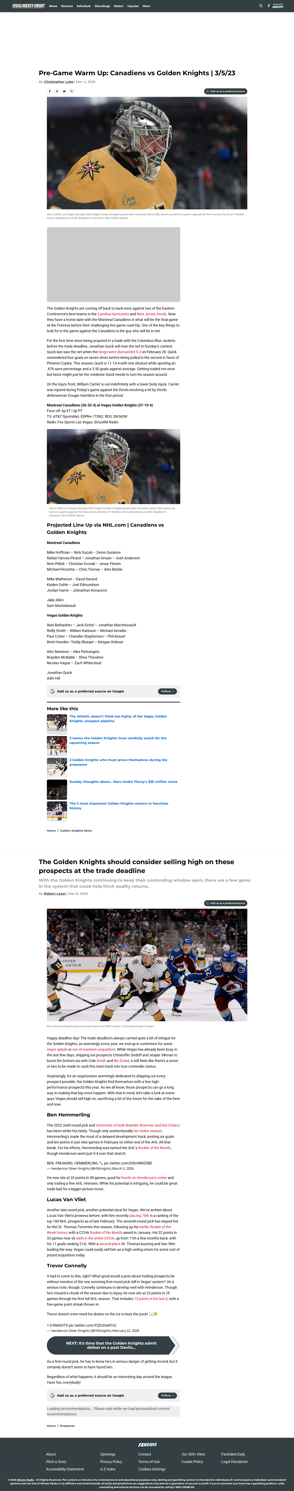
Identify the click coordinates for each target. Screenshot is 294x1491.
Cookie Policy (192, 1462)
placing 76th (139, 1215)
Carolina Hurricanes (113, 314)
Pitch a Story (56, 1462)
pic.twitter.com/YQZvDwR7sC (93, 1325)
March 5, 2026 (123, 1168)
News (53, 6)
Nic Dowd (121, 1061)
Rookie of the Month (154, 1148)
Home (51, 830)
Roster (118, 6)
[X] (260, 5)
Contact (144, 1454)
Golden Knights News (76, 830)
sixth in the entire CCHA (95, 1238)
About (51, 1454)
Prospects (67, 1426)
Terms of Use (149, 1462)
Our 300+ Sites (193, 1454)
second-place (110, 1244)
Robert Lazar (55, 894)
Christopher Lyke (58, 82)
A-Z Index (108, 1469)
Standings (102, 6)
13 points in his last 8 (151, 1299)
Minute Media (25, 1479)
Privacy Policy (111, 1462)
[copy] (71, 91)
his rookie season (147, 1131)
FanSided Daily (233, 1454)
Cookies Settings (151, 1469)
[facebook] (269, 5)
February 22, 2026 (125, 1330)
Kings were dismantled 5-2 (120, 352)
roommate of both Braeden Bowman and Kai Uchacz (138, 1125)
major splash (57, 1049)
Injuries (133, 6)
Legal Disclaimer (234, 1462)
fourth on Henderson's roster (144, 1178)
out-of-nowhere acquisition (93, 1049)
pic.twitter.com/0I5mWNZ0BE (128, 1163)
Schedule (84, 6)
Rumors (67, 6)
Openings (107, 1454)
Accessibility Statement (65, 1469)
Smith (101, 1061)
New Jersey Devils (151, 314)
